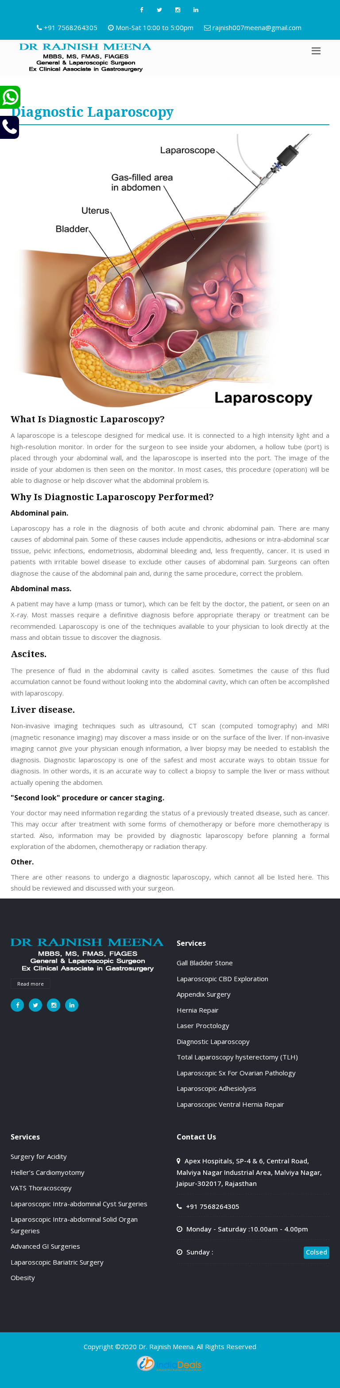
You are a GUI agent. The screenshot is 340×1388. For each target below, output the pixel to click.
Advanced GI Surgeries (45, 1246)
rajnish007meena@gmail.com (256, 27)
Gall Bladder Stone (205, 962)
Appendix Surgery (204, 994)
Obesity (23, 1277)
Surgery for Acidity (39, 1156)
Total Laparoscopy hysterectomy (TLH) (237, 1056)
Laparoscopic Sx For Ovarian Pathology (236, 1072)
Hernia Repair (198, 1010)
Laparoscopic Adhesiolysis (216, 1088)
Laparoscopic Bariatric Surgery (57, 1262)
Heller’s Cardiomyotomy (48, 1172)
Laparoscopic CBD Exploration (222, 978)
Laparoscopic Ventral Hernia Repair (230, 1104)
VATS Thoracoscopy (41, 1187)
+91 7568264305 (70, 27)
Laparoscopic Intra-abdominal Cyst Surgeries (79, 1203)
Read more (30, 983)
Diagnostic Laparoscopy (213, 1041)
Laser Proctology (203, 1025)
